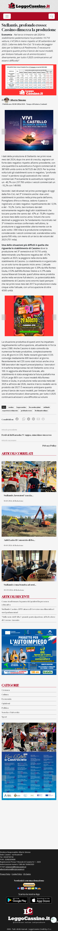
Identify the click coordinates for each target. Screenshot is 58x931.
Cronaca (6, 690)
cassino (11, 407)
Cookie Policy (17, 874)
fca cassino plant (34, 407)
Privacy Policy (49, 445)
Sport (4, 717)
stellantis (46, 407)
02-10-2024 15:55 (18, 104)
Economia (6, 699)
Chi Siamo (27, 874)
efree (49, 929)
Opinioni (6, 703)
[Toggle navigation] (7, 16)
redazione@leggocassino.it (15, 867)
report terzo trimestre (10, 410)
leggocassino (21, 407)
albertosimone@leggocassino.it (12, 869)
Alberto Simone (18, 100)
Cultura (5, 694)
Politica (5, 708)
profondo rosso (26, 410)
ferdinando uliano (41, 410)
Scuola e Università (10, 712)
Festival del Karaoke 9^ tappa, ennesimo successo (27, 435)
